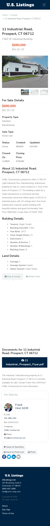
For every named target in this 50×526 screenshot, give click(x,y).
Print (32, 452)
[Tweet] (9, 456)
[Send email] (18, 456)
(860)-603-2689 (8, 488)
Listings (13, 15)
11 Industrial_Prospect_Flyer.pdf (25, 362)
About (5, 506)
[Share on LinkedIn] (14, 456)
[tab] (12, 276)
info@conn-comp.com (11, 491)
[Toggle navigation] (44, 5)
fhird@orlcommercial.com (14, 438)
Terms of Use (8, 513)
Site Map (6, 509)
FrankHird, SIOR (21, 406)
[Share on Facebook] (4, 456)
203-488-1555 (10, 418)
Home (5, 15)
